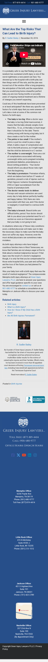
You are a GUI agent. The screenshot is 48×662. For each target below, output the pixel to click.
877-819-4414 (19, 2)
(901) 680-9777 (28, 440)
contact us (26, 285)
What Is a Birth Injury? (16, 307)
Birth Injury (11, 304)
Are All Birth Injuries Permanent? (21, 316)
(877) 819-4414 (31, 437)
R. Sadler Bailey (31, 375)
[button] (12, 455)
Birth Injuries (16, 384)
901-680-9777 (37, 2)
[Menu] (24, 21)
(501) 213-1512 (27, 549)
